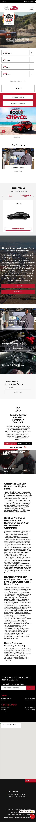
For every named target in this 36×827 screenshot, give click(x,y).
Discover (18, 370)
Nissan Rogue (18, 627)
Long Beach (18, 552)
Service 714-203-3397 (17, 797)
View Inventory (18, 171)
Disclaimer (5, 471)
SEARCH (18, 88)
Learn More (26, 470)
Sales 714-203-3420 (17, 794)
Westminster (8, 552)
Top (28, 781)
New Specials (18, 286)
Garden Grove (22, 495)
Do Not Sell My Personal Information (18, 814)
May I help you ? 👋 (26, 812)
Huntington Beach (10, 495)
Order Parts (18, 292)
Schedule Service (18, 326)
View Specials (11, 444)
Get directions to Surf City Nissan (12, 684)
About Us (18, 392)
